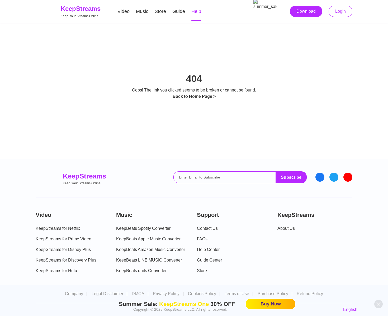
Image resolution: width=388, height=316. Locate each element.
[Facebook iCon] (319, 177)
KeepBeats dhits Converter (141, 270)
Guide (178, 11)
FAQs (202, 239)
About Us (286, 228)
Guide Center (209, 260)
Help (196, 11)
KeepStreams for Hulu (56, 270)
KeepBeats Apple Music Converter (148, 239)
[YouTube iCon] (347, 177)
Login (340, 11)
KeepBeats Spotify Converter (143, 228)
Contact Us (207, 228)
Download (306, 11)
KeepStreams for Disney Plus (63, 249)
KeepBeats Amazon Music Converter (150, 249)
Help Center (208, 249)
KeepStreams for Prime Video (63, 239)
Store (160, 11)
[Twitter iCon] (333, 177)
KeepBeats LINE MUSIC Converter (149, 260)
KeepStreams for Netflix (58, 228)
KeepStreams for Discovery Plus (66, 260)
